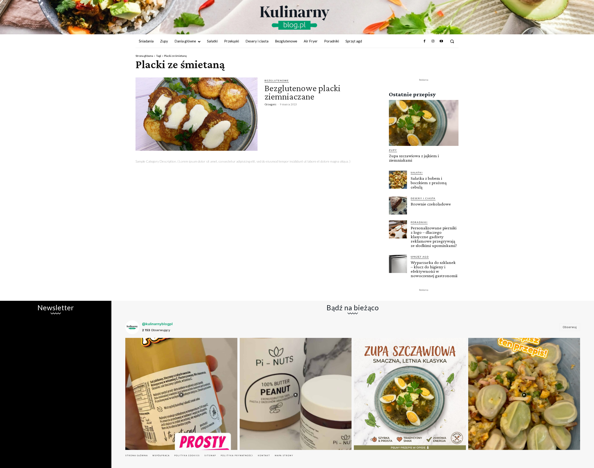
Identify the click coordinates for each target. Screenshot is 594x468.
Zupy (393, 150)
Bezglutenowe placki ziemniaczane (302, 92)
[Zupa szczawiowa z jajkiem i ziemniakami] (423, 123)
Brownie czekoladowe (431, 204)
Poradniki (419, 222)
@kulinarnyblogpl (157, 324)
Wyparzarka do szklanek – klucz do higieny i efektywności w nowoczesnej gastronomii (434, 269)
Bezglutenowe (277, 80)
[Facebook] (424, 41)
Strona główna (144, 56)
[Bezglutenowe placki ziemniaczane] (197, 114)
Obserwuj (570, 327)
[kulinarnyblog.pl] (295, 18)
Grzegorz (270, 104)
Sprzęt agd (420, 256)
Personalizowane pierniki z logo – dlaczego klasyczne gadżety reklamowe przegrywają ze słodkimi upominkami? (434, 236)
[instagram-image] (181, 394)
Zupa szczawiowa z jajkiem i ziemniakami (414, 158)
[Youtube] (441, 41)
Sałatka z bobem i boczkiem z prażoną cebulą (429, 182)
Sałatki (417, 172)
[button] (452, 41)
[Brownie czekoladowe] (398, 205)
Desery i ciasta (423, 198)
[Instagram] (433, 41)
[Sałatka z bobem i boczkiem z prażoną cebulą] (398, 180)
